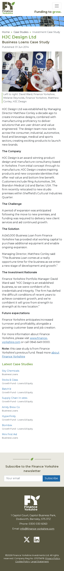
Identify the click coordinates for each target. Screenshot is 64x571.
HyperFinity (9, 416)
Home (6, 32)
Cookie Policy (22, 561)
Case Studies (21, 32)
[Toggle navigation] (56, 6)
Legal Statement (40, 561)
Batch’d (6, 388)
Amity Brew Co (11, 407)
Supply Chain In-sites (14, 397)
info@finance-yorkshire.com (37, 528)
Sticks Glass (10, 379)
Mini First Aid (9, 434)
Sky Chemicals (10, 370)
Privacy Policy (52, 558)
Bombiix (7, 425)
